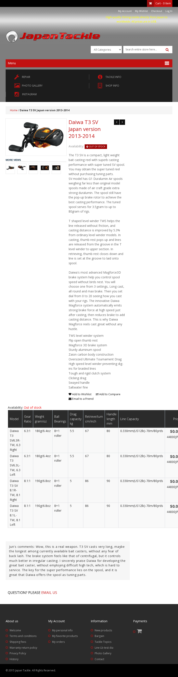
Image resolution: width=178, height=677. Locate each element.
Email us (49, 592)
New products (103, 630)
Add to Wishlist (81, 394)
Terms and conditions (23, 636)
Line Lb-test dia (104, 648)
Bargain (99, 636)
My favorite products (65, 636)
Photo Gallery (103, 653)
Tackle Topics (103, 642)
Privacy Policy (18, 653)
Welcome (15, 630)
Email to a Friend (82, 399)
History (14, 659)
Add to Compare (109, 394)
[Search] (167, 49)
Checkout (156, 11)
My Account (125, 11)
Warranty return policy (23, 648)
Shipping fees (18, 642)
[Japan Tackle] (53, 36)
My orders (58, 642)
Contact (99, 659)
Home (14, 110)
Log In (168, 11)
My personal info (62, 630)
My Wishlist (141, 11)
